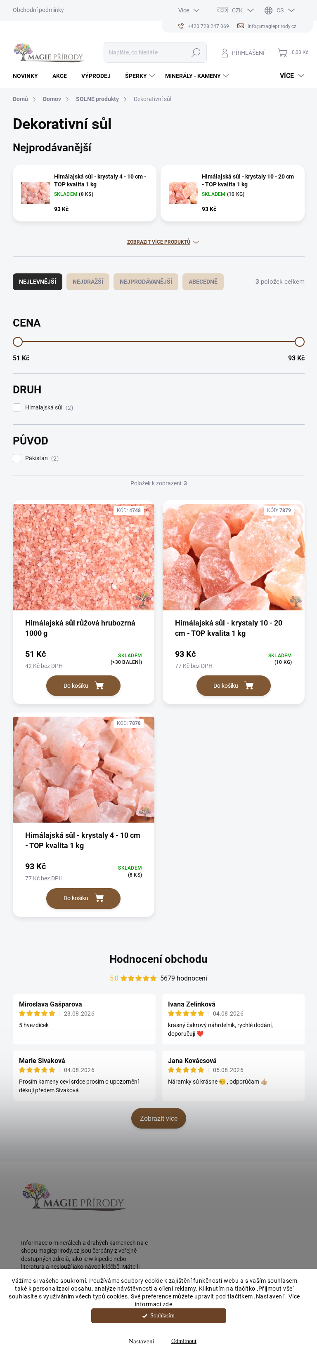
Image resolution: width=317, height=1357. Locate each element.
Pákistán (41, 458)
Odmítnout (183, 1341)
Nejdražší (88, 281)
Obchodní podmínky (38, 10)
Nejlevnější (37, 281)
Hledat (195, 52)
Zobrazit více (158, 1118)
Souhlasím (162, 1315)
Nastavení (141, 1341)
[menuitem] (28, 75)
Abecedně (203, 281)
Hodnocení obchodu (158, 959)
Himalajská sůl (48, 407)
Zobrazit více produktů (158, 242)
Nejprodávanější (146, 281)
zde (168, 1304)
